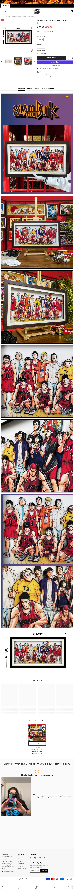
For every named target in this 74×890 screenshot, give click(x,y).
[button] (1, 61)
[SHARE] (71, 58)
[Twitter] (44, 857)
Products (8, 16)
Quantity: (39, 44)
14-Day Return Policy (47, 88)
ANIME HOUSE (5, 5)
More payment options (55, 65)
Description (21, 88)
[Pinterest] (40, 857)
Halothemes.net (35, 879)
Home (2, 16)
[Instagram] (35, 857)
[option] (18, 36)
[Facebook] (30, 857)
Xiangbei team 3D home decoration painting (37, 750)
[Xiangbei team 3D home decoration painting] (37, 732)
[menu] (2, 11)
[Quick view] (43, 729)
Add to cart (51, 57)
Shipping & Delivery (33, 88)
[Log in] (68, 11)
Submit (44, 870)
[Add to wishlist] (68, 58)
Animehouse (37, 747)
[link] (9, 710)
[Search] (6, 11)
